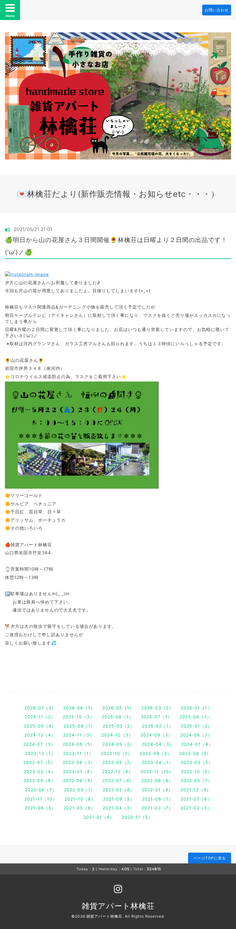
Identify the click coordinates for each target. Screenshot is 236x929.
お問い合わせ (217, 10)
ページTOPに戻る (209, 858)
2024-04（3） (158, 744)
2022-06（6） (157, 780)
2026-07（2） (40, 707)
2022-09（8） (40, 780)
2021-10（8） (80, 799)
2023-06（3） (79, 762)
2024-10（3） (117, 734)
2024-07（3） (39, 744)
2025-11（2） (40, 716)
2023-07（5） (39, 762)
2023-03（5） (197, 762)
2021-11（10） (40, 799)
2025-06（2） (195, 716)
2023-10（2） (116, 753)
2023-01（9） (79, 771)
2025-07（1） (156, 716)
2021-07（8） (196, 799)
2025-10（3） (78, 716)
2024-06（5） (79, 744)
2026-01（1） (196, 707)
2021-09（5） (119, 799)
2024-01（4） (197, 744)
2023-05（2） (118, 762)
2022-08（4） (79, 780)
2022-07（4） (118, 780)
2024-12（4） (40, 734)
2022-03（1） (79, 789)
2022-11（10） (157, 771)
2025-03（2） (119, 726)
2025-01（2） (196, 726)
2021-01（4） (98, 817)
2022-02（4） (118, 789)
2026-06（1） (79, 707)
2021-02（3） (196, 807)
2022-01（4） (157, 789)
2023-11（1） (78, 753)
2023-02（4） (40, 771)
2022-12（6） (117, 771)
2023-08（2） (195, 753)
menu (10, 16)
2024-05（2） (118, 744)
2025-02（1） (157, 726)
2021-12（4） (195, 789)
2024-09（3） (156, 734)
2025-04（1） (79, 726)
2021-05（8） (79, 807)
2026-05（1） (118, 707)
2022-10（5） (196, 771)
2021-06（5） (40, 807)
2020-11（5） (137, 817)
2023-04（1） (157, 762)
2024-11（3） (78, 734)
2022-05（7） (196, 780)
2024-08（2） (196, 734)
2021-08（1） (157, 799)
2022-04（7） (41, 789)
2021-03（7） (157, 807)
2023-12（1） (40, 753)
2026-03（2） (157, 707)
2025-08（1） (117, 716)
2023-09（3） (156, 753)
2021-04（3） (118, 807)
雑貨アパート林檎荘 (118, 906)
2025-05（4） (40, 726)
